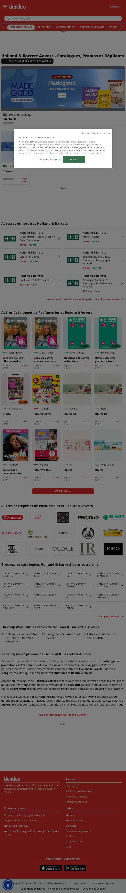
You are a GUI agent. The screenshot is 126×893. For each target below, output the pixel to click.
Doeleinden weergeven (49, 159)
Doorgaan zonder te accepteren (96, 133)
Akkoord (74, 159)
